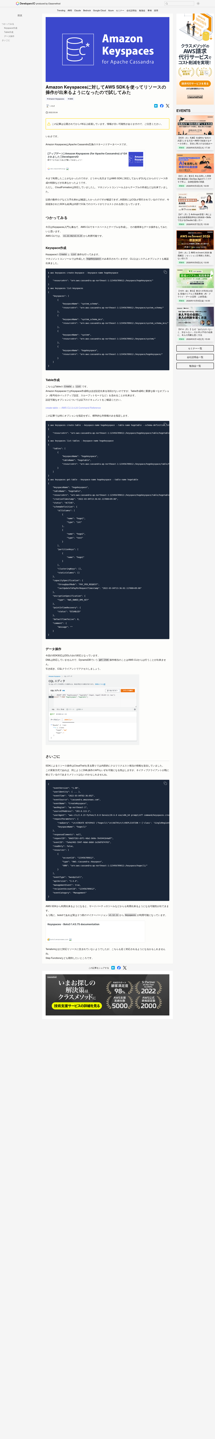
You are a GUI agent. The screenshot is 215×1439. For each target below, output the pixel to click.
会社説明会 (132, 10)
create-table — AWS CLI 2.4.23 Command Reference (73, 407)
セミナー (120, 10)
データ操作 (9, 36)
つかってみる (8, 23)
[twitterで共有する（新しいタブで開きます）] (167, 106)
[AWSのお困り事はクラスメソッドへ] (107, 994)
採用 (156, 10)
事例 (150, 10)
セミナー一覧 (195, 348)
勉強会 (142, 10)
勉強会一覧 (195, 365)
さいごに (6, 40)
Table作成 (8, 32)
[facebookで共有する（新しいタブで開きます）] (162, 106)
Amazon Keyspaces (56, 98)
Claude (77, 10)
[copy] (165, 272)
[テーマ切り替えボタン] (198, 3)
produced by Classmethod (48, 3)
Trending (61, 10)
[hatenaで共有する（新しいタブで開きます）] (156, 106)
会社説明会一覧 (195, 357)
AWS (70, 10)
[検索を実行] (167, 3)
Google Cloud (99, 10)
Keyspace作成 (10, 27)
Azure (111, 10)
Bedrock (87, 10)
